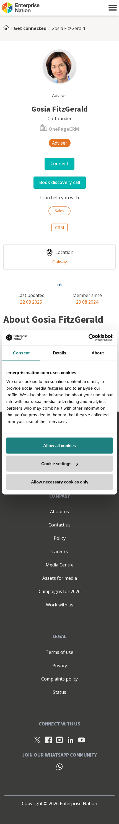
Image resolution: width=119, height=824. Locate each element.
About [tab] (98, 353)
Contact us (59, 525)
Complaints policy (59, 679)
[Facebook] (48, 739)
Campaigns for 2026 (60, 591)
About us (59, 511)
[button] (112, 8)
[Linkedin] (59, 284)
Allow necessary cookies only (59, 481)
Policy (60, 538)
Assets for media (59, 578)
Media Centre (60, 565)
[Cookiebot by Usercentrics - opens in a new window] (88, 337)
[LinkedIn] (70, 739)
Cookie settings (56, 463)
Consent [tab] (21, 353)
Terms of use (59, 652)
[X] (37, 739)
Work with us (59, 605)
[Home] (7, 28)
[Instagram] (59, 739)
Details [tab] (59, 353)
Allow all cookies (59, 445)
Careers (59, 551)
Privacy (59, 665)
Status (59, 692)
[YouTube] (81, 739)
